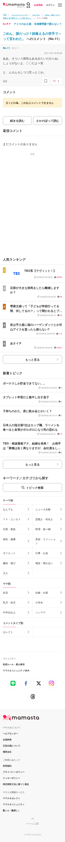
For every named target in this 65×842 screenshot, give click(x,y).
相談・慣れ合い (44, 563)
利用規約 (7, 766)
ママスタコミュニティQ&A (16, 670)
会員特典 (7, 739)
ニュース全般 (43, 509)
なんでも (8, 509)
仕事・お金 (41, 553)
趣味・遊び (9, 563)
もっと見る (32, 359)
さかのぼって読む (47, 121)
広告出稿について (11, 746)
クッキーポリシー (11, 778)
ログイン (50, 4)
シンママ (40, 612)
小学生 (39, 602)
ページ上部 (32, 823)
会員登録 (38, 4)
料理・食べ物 (43, 529)
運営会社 (7, 752)
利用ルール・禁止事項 (14, 664)
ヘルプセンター (10, 733)
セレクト (8, 632)
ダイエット (9, 553)
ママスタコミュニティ (14, 804)
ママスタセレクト (11, 798)
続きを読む (17, 121)
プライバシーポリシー (14, 772)
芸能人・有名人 (44, 519)
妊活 (5, 592)
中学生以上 (9, 612)
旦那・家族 (9, 529)
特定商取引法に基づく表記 (16, 784)
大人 (5, 573)
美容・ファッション (45, 541)
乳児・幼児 (9, 602)
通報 (5, 80)
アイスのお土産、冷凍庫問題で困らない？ (38, 24)
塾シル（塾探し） (11, 810)
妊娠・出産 (41, 592)
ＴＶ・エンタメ (12, 519)
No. (6, 48)
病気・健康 (9, 539)
